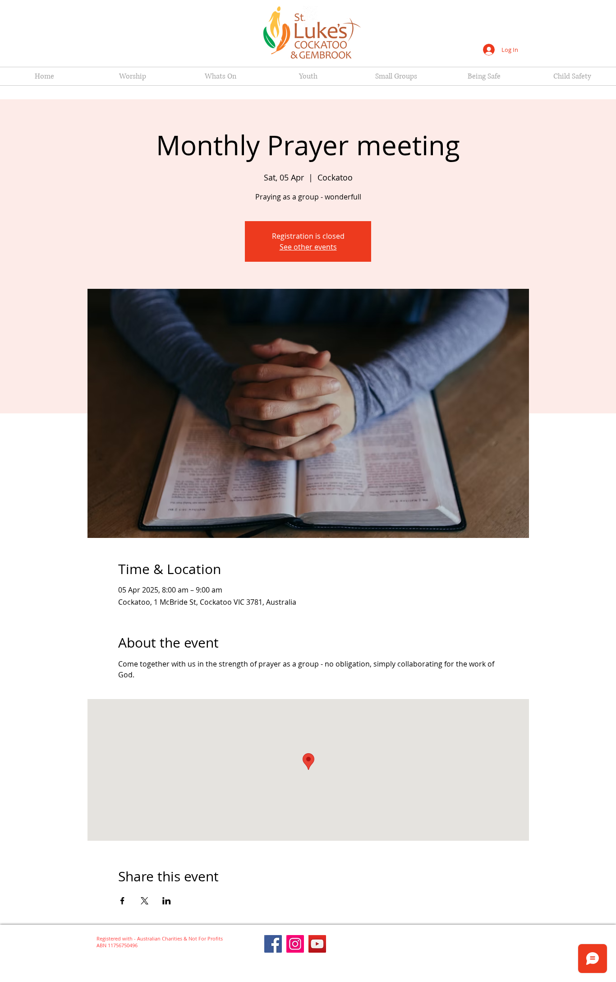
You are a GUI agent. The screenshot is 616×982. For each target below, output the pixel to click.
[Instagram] (295, 944)
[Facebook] (273, 944)
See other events (308, 247)
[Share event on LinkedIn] (166, 900)
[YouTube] (317, 944)
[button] (132, 76)
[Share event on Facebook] (122, 900)
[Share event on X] (144, 900)
